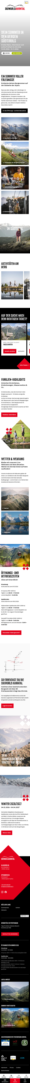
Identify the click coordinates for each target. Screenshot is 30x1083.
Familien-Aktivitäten (9, 414)
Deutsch (23, 915)
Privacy (12, 1067)
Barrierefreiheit (5, 1070)
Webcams (4, 910)
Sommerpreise (5, 907)
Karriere (18, 907)
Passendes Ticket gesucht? (11, 632)
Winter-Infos (7, 832)
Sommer (17, 53)
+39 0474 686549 (5, 884)
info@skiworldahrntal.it (7, 886)
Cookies (18, 1067)
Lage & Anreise (7, 705)
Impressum (4, 1067)
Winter (7, 53)
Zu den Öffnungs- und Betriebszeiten (14, 110)
